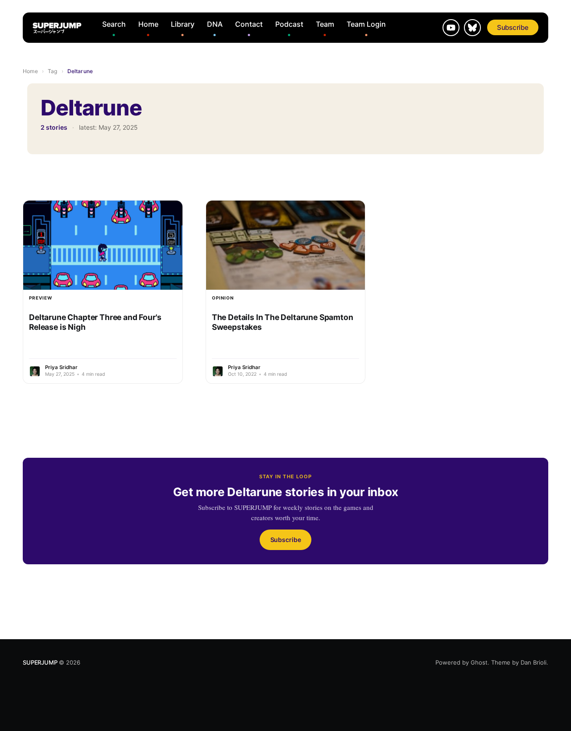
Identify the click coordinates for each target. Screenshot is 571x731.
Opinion (223, 297)
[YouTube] (451, 27)
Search (114, 24)
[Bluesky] (472, 27)
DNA (215, 24)
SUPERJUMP (40, 662)
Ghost (479, 662)
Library (182, 24)
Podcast (289, 24)
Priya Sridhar (61, 367)
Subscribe (513, 27)
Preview (40, 297)
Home (148, 24)
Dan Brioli (533, 662)
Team (325, 24)
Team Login (366, 24)
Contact (249, 24)
